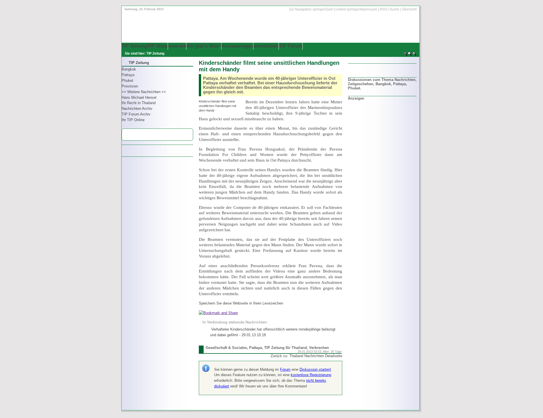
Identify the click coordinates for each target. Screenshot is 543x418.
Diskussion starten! (315, 369)
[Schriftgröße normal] (410, 55)
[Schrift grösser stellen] (405, 55)
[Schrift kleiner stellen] (414, 55)
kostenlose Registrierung (311, 375)
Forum (285, 369)
